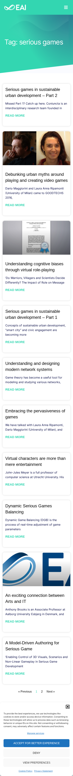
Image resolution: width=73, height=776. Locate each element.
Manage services (35, 733)
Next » (51, 691)
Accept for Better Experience (36, 743)
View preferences (36, 762)
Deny (36, 752)
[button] (67, 706)
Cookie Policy (25, 771)
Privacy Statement (43, 771)
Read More (15, 115)
